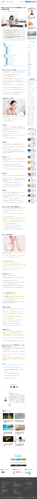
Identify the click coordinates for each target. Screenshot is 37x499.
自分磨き (32, 120)
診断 (16, 11)
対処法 (31, 107)
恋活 (29, 62)
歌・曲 (31, 112)
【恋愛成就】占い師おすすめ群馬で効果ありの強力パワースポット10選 (8, 421)
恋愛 (29, 60)
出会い (30, 51)
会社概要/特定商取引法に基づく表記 (17, 484)
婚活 (28, 107)
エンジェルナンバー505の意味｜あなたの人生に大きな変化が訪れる (8, 445)
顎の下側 (8, 53)
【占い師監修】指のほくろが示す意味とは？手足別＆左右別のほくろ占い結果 (32, 28)
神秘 (13, 4)
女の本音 (29, 106)
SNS (31, 81)
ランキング (29, 100)
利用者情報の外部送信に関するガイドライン (18, 485)
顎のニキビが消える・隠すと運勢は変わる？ (10, 55)
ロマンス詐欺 (33, 100)
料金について (3, 486)
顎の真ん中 (8, 52)
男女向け (14, 11)
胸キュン (32, 119)
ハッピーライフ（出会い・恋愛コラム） (17, 493)
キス (34, 87)
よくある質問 (3, 487)
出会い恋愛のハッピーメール (4, 4)
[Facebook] (11, 387)
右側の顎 (8, 49)
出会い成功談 (14, 490)
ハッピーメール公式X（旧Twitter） (29, 482)
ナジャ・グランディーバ (30, 92)
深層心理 (30, 64)
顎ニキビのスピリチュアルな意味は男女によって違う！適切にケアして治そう (14, 66)
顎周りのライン (9, 50)
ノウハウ (32, 93)
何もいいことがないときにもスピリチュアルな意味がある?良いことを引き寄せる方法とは (19, 445)
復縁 (34, 107)
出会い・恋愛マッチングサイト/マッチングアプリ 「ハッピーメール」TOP (6, 482)
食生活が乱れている (9, 59)
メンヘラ (29, 99)
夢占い (29, 105)
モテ (32, 99)
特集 (29, 70)
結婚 (28, 119)
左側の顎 (8, 47)
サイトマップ (26, 489)
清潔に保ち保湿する (9, 62)
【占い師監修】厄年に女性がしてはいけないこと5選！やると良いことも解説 (19, 433)
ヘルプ (2, 493)
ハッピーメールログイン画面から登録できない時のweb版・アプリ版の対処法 (32, 18)
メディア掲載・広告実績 (16, 492)
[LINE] (17, 387)
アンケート (30, 45)
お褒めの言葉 (14, 491)
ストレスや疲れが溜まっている (11, 61)
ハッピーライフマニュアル (21, 479)
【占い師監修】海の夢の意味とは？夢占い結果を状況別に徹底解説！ (8, 433)
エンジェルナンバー (30, 87)
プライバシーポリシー (15, 483)
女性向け (33, 106)
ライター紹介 (26, 479)
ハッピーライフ (10, 4)
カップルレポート (15, 489)
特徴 (29, 68)
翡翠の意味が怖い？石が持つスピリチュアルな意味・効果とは (19, 421)
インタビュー (29, 86)
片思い (30, 66)
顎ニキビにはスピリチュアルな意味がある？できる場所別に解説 (22, 4)
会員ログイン (3, 492)
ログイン (24, 459)
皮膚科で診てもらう (9, 64)
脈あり (29, 120)
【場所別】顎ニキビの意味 (8, 46)
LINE (28, 81)
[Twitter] (14, 387)
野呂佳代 (29, 125)
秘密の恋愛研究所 (33, 118)
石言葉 (29, 118)
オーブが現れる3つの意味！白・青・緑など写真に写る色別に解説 (32, 39)
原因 (11, 11)
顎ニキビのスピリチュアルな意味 (9, 44)
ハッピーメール (29, 94)
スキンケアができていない (10, 58)
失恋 (29, 53)
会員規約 (14, 482)
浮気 (34, 112)
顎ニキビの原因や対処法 (8, 56)
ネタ (28, 93)
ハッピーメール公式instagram (28, 483)
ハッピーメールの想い (4, 485)
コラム (30, 47)
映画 (28, 112)
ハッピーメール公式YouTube (28, 484)
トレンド (30, 49)
